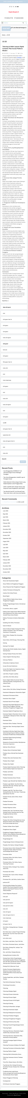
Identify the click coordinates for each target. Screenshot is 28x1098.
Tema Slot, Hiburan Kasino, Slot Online (12, 1062)
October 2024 (6, 572)
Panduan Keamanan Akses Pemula (11, 778)
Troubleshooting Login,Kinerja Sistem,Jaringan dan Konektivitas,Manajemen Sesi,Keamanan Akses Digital (14, 1073)
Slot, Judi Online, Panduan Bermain (11, 952)
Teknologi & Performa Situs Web (11, 1021)
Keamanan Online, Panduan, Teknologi (12, 723)
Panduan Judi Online (8, 771)
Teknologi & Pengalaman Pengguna (12, 1018)
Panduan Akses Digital (8, 761)
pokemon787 (6, 882)
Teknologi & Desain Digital (9, 997)
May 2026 (5, 514)
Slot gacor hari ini (7, 362)
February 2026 (6, 523)
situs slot (5, 368)
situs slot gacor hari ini (9, 441)
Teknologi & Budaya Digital (9, 991)
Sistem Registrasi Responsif (10, 893)
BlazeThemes (17, 1095)
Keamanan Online (7, 720)
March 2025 (6, 556)
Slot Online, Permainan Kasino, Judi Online (13, 944)
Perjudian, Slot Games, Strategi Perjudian (13, 845)
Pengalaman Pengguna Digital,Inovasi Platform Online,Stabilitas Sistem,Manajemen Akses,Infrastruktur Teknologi (14, 834)
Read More (4, 300)
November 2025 (7, 532)
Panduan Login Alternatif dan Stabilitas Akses (14, 781)
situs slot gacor (7, 337)
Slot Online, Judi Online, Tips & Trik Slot (13, 941)
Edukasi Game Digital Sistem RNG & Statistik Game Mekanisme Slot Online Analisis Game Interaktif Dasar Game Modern (14, 613)
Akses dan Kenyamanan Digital (10, 580)
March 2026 (6, 520)
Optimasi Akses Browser (9, 747)
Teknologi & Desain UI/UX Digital (11, 1000)
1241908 (6, 53)
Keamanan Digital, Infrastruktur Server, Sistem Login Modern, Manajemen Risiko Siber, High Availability (14, 715)
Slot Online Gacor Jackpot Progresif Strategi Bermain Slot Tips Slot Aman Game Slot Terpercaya (14, 933)
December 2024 (7, 566)
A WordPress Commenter (9, 502)
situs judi (5, 896)
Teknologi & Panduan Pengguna (11, 1015)
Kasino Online (6, 686)
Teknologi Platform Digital (9, 1051)
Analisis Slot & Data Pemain (10, 593)
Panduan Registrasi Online (9, 807)
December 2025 (7, 529)
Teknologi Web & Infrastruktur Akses (12, 1054)
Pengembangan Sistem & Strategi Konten (13, 842)
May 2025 (5, 550)
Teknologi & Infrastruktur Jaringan (11, 1006)
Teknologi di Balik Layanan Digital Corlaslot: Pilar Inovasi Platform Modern (13, 48)
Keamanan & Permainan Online (10, 695)
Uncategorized (6, 1081)
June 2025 (5, 547)
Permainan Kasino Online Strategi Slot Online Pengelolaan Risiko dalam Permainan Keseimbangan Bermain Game (14, 849)
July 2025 (5, 544)
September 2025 (7, 538)
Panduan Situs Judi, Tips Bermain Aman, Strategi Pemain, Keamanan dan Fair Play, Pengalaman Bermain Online (13, 812)
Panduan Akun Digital (8, 764)
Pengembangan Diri (8, 839)
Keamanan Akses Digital (9, 698)
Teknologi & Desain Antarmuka (10, 994)
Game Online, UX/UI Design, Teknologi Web (13, 640)
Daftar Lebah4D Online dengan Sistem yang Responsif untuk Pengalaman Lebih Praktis (12, 1)
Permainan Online (7, 854)
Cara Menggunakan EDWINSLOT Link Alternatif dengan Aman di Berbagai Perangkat (12, 472)
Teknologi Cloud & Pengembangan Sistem (13, 1025)
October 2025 (6, 535)
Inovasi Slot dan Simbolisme (10, 666)
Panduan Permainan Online (9, 804)
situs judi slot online (8, 905)
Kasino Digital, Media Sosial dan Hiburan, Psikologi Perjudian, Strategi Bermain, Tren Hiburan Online (13, 681)
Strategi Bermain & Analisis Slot (11, 955)
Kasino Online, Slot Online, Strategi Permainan (14, 689)
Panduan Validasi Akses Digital (11, 826)
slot (4, 313)
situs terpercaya (7, 380)
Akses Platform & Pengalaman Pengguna (13, 584)
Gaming (5, 643)
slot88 (4, 423)
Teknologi (5, 988)
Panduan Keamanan (8, 774)
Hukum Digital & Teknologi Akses (11, 657)
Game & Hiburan (7, 625)
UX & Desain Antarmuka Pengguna (11, 1084)
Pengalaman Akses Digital (9, 829)
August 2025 (6, 541)
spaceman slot (6, 435)
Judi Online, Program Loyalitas (10, 673)
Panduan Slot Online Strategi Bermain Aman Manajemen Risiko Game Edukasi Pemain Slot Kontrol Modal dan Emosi (14, 821)
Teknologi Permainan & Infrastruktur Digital (13, 1048)
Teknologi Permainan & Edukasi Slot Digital (14, 1045)
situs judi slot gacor (8, 902)
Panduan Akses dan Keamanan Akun (12, 758)
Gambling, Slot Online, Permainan (11, 622)
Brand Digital (6, 596)
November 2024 (7, 569)
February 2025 (6, 560)
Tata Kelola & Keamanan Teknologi (11, 982)
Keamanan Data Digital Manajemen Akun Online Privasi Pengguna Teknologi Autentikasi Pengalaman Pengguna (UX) (13, 706)
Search (4, 459)
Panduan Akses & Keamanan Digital (12, 750)
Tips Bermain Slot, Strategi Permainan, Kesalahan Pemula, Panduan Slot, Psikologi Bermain (14, 1066)
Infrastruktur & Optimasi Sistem (11, 663)
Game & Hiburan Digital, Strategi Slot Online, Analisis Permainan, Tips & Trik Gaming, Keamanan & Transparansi (14, 630)
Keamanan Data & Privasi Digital (11, 701)
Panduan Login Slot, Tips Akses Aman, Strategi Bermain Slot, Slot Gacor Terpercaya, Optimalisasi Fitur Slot (14, 792)
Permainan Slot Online (8, 871)
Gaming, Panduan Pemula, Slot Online (12, 653)
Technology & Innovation (9, 985)
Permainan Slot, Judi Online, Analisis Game (13, 879)
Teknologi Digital (7, 1028)
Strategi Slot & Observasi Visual (11, 966)
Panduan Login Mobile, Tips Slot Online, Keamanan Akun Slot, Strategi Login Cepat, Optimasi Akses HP (13, 785)
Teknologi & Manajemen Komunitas (12, 1012)
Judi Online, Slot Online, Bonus (10, 677)
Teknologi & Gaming (8, 1003)
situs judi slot (6, 899)
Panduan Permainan (8, 801)
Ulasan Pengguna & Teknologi (10, 1078)
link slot (5, 349)
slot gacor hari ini (7, 319)
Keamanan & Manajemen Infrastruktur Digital (14, 692)
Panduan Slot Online (8, 817)
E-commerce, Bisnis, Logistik (10, 608)
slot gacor (5, 325)
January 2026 (6, 526)
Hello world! (21, 502)
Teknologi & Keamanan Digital (10, 1009)
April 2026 (5, 517)
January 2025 (6, 563)
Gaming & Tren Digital (8, 646)
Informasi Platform (7, 660)
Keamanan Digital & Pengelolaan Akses (13, 711)
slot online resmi (7, 938)
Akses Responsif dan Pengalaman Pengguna (14, 587)
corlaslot (19, 57)
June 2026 (5, 511)
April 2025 (5, 553)
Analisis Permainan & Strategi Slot (11, 590)
